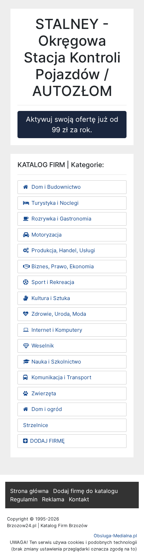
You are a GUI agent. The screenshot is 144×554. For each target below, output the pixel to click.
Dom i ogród (46, 409)
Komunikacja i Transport (60, 377)
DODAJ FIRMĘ (47, 440)
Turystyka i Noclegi (54, 203)
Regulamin (23, 499)
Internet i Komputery (56, 330)
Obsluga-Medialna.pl (115, 535)
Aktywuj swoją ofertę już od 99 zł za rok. (72, 124)
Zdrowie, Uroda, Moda (58, 313)
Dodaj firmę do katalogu (85, 490)
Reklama (53, 499)
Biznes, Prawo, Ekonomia (62, 266)
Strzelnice (35, 425)
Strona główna (29, 490)
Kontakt (79, 499)
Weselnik (42, 345)
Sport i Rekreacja (52, 282)
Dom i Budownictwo (55, 187)
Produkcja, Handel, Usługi (62, 250)
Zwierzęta (43, 393)
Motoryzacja (46, 234)
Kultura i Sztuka (50, 298)
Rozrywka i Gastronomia (60, 218)
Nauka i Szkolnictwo (55, 361)
